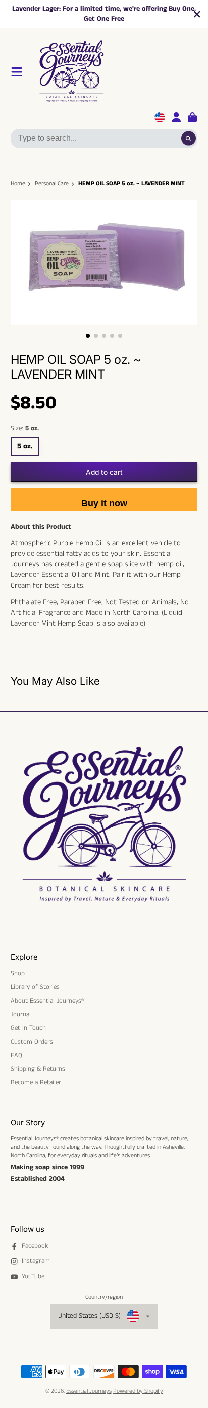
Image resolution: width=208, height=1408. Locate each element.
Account (176, 117)
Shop (18, 973)
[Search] (188, 138)
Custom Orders (32, 1042)
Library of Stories (35, 987)
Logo (116, 71)
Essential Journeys (89, 1391)
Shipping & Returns (38, 1069)
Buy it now (104, 503)
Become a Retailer (36, 1082)
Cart (192, 117)
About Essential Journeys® (47, 1001)
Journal (21, 1014)
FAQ (16, 1055)
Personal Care (52, 184)
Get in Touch (28, 1028)
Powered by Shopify (138, 1391)
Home (18, 184)
